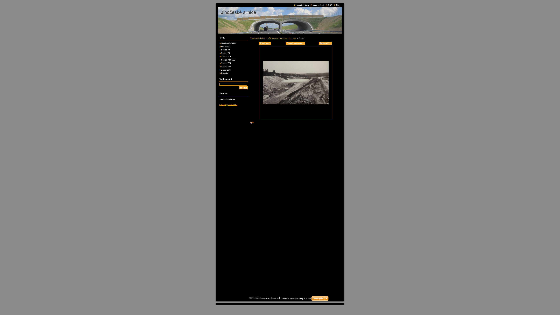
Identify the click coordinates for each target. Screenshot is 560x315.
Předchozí (265, 43)
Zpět (252, 122)
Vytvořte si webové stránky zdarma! (295, 298)
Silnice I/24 (226, 63)
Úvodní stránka (302, 5)
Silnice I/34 (226, 66)
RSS (330, 5)
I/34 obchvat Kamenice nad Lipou (282, 38)
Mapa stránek (318, 5)
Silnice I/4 (225, 53)
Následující (325, 43)
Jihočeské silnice (257, 38)
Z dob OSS (226, 70)
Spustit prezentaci (295, 43)
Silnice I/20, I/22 (228, 60)
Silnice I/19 (226, 56)
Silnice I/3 (225, 50)
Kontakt (224, 73)
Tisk (338, 5)
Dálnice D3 (225, 46)
